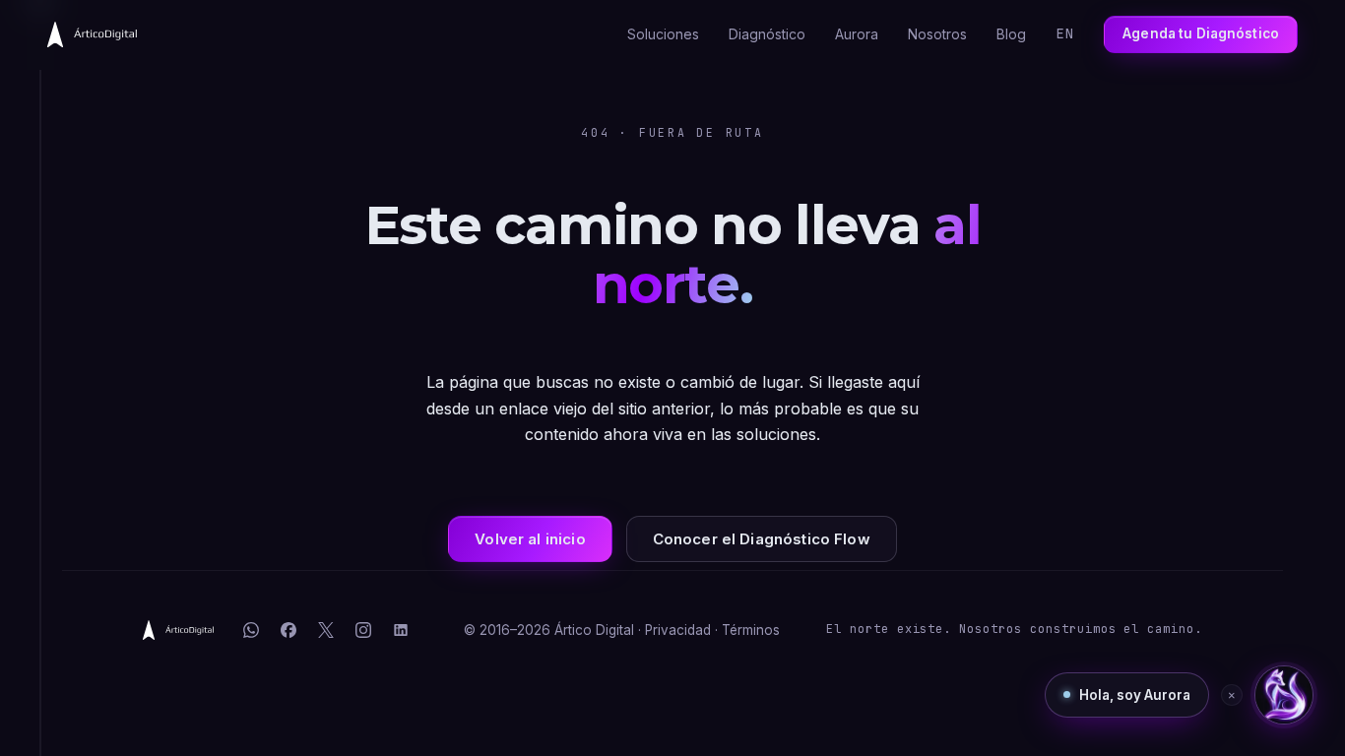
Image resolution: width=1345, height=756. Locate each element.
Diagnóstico (767, 34)
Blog (1011, 34)
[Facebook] (288, 630)
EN (1065, 33)
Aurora (856, 34)
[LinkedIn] (400, 630)
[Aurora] (1283, 694)
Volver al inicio (530, 539)
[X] (326, 630)
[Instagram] (363, 630)
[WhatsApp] (251, 630)
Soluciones (663, 34)
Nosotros (937, 34)
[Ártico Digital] (178, 630)
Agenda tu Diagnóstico (1200, 33)
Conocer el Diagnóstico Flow (761, 539)
